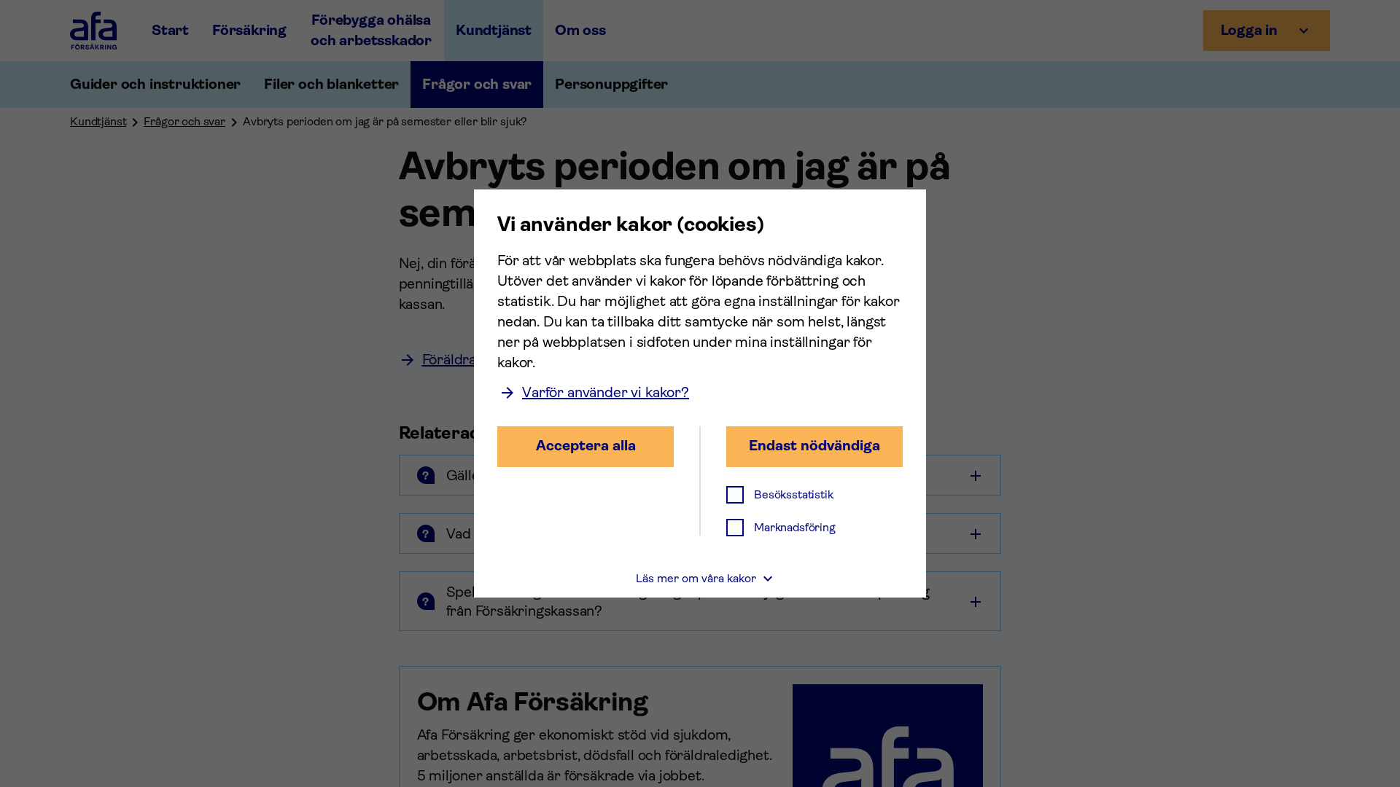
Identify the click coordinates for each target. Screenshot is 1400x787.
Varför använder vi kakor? (605, 392)
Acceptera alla (586, 445)
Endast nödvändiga (814, 445)
